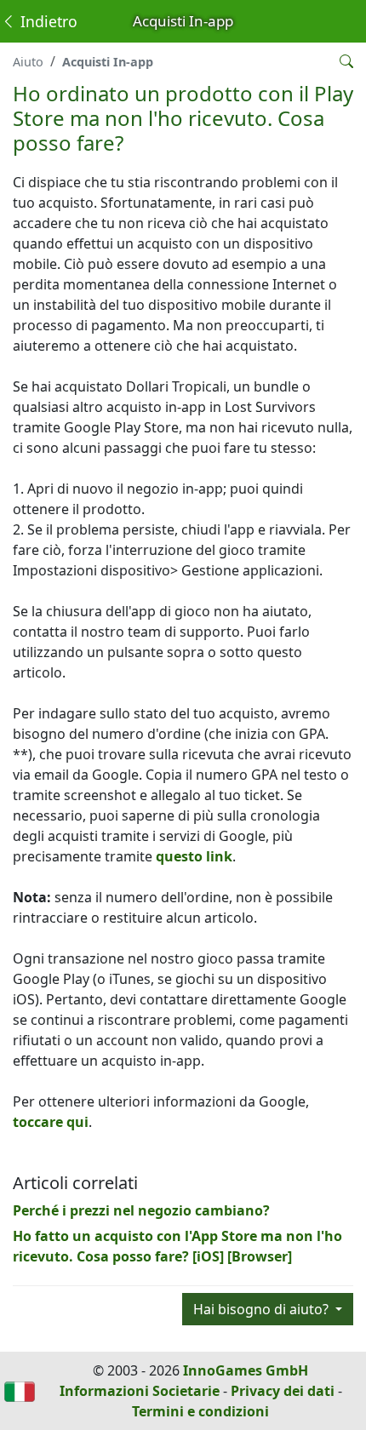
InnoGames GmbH (245, 1370)
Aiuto (28, 62)
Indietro (46, 21)
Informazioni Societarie (140, 1390)
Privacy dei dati (283, 1390)
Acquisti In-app (107, 62)
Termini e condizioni (200, 1411)
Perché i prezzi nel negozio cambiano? (141, 1210)
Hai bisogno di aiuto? (262, 1309)
